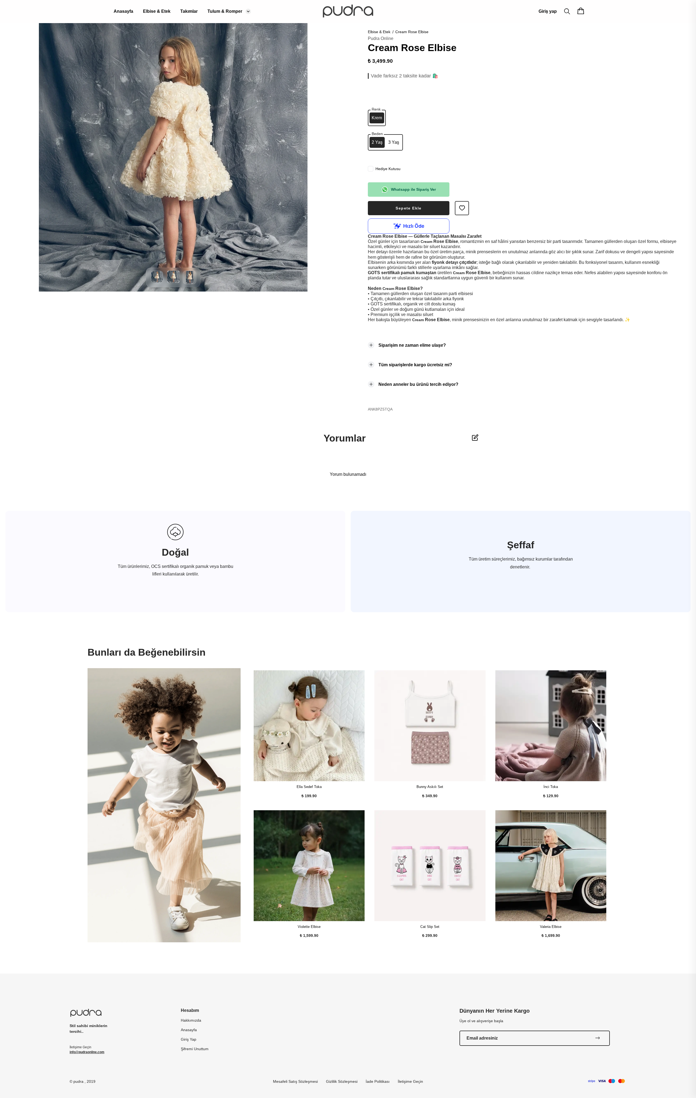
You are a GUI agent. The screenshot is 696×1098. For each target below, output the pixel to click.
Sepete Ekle (408, 208)
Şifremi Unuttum (195, 1049)
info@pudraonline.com (87, 1052)
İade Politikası (378, 1081)
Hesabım (190, 1010)
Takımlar (189, 11)
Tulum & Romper (224, 11)
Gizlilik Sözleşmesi (342, 1081)
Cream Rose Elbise (411, 32)
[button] (157, 281)
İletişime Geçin (410, 1081)
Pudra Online (380, 38)
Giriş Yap (188, 1039)
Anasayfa (123, 11)
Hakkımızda (191, 1020)
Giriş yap (548, 11)
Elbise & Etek (156, 11)
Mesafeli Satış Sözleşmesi (295, 1081)
